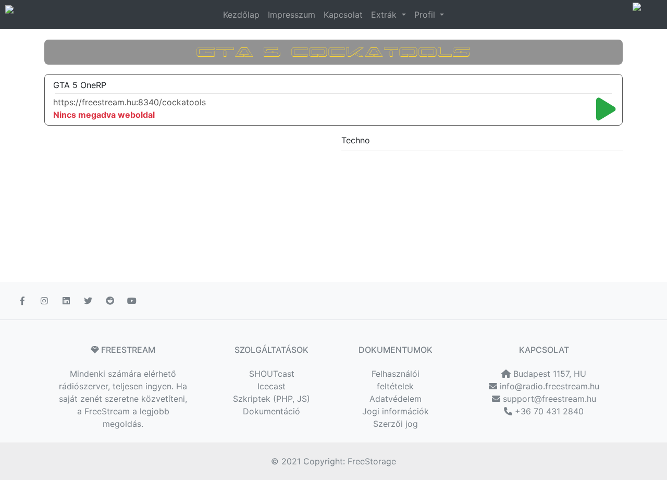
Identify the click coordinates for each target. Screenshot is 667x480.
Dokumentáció (271, 411)
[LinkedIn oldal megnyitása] (67, 301)
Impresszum (291, 14)
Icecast (271, 386)
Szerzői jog (395, 424)
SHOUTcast (271, 373)
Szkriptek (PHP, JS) (271, 398)
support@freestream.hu (548, 398)
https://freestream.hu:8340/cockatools (129, 102)
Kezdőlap (241, 14)
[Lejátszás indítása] (606, 109)
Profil (426, 14)
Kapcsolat (343, 14)
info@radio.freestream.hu (548, 386)
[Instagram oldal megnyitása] (45, 301)
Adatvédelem (395, 398)
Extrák (385, 14)
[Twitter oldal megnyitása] (89, 301)
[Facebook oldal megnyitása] (23, 301)
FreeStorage (372, 461)
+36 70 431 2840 (548, 411)
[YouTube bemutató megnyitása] (133, 301)
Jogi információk (395, 411)
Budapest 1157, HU (548, 373)
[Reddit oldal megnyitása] (111, 301)
